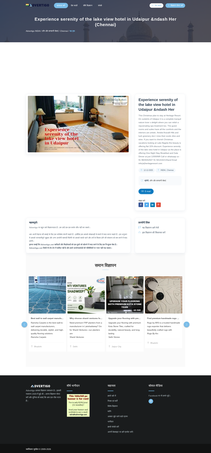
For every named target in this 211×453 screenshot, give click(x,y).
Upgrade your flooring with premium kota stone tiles (134, 318)
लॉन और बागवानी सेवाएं (158, 180)
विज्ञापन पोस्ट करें (176, 5)
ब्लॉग (109, 411)
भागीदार (111, 421)
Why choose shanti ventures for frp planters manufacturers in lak (102, 318)
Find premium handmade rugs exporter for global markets (175, 318)
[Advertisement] (105, 64)
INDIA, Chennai (167, 170)
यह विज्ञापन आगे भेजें (150, 227)
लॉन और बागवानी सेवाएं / (50, 31)
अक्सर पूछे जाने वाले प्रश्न (118, 416)
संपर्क (100, 5)
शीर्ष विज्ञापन (87, 5)
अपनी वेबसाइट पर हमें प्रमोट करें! (120, 432)
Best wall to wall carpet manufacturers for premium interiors (60, 318)
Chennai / (64, 31)
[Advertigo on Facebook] (151, 401)
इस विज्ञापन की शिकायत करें (153, 232)
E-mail (147, 191)
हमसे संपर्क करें (113, 426)
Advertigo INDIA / (33, 31)
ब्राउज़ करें (61, 5)
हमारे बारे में (112, 396)
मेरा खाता (157, 5)
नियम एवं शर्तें (112, 401)
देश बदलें (74, 5)
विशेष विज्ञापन (113, 406)
